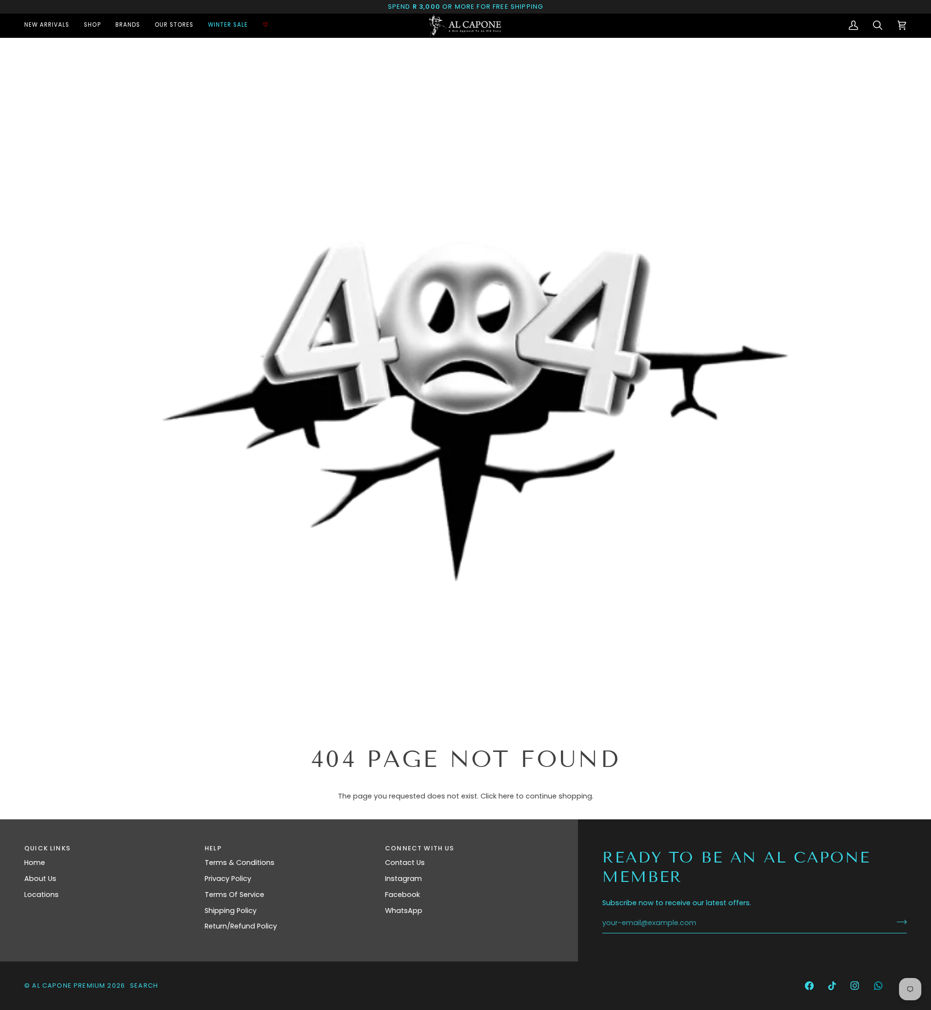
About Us (40, 878)
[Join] (899, 921)
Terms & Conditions (239, 862)
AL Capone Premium (68, 985)
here (506, 796)
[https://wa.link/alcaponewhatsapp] (878, 985)
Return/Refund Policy (241, 926)
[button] (92, 25)
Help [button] (213, 848)
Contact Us (405, 862)
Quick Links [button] (47, 848)
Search (144, 985)
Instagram (403, 878)
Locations (41, 894)
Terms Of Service (234, 894)
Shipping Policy (231, 910)
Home (34, 862)
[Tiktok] (832, 985)
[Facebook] (809, 985)
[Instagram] (855, 985)
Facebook (402, 894)
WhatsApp (403, 910)
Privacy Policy (228, 878)
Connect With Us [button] (419, 848)
